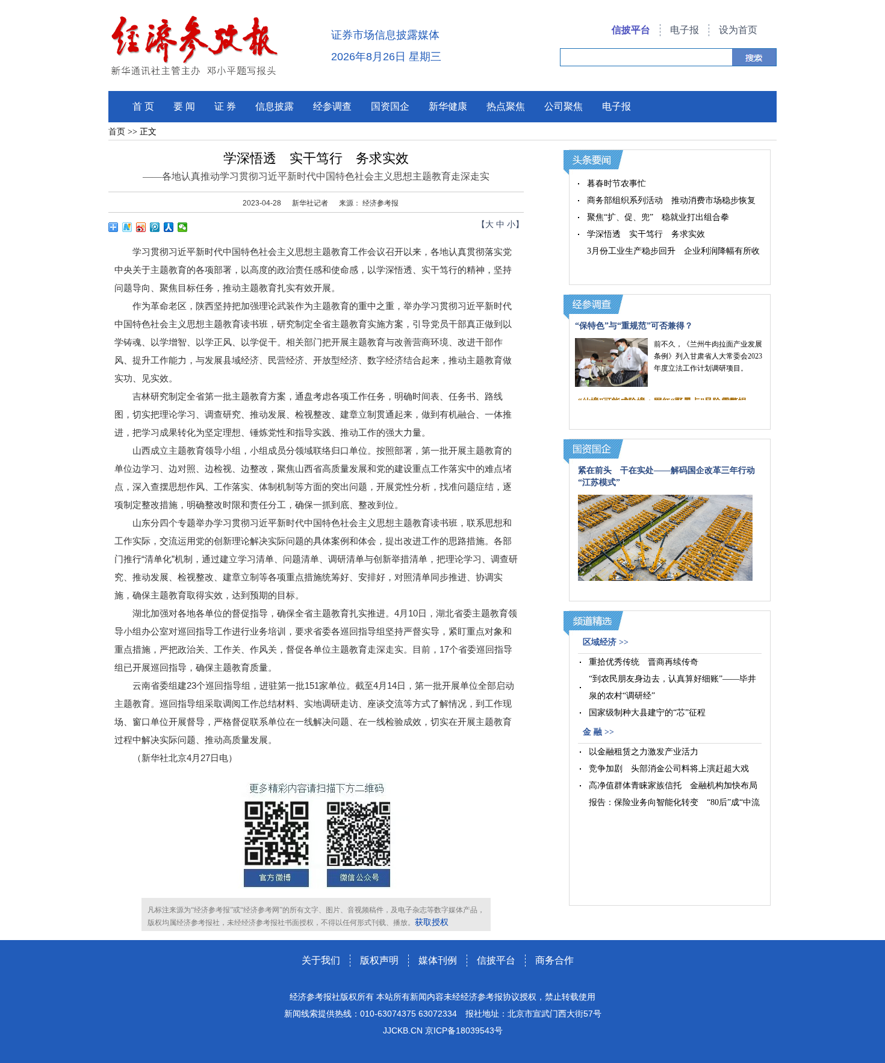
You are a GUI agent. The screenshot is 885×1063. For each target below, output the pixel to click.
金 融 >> (598, 731)
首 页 (143, 106)
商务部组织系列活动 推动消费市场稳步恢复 (671, 200)
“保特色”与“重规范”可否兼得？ (634, 325)
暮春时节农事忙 (616, 183)
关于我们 (321, 960)
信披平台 (631, 30)
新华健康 (448, 106)
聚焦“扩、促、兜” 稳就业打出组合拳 (658, 217)
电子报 (684, 30)
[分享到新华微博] (127, 227)
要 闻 (184, 106)
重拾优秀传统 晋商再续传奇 (643, 661)
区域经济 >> (606, 642)
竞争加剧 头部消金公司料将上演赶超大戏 (669, 768)
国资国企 (390, 106)
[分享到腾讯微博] (155, 227)
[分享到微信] (183, 227)
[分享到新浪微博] (141, 227)
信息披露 (274, 106)
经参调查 (332, 106)
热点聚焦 (505, 106)
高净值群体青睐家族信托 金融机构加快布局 (673, 785)
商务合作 (554, 960)
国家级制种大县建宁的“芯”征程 (647, 712)
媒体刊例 (437, 960)
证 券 (225, 106)
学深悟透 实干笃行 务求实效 (646, 234)
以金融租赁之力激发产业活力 (643, 751)
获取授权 (432, 922)
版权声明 (379, 960)
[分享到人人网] (169, 227)
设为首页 (738, 30)
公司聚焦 (563, 106)
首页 (116, 131)
